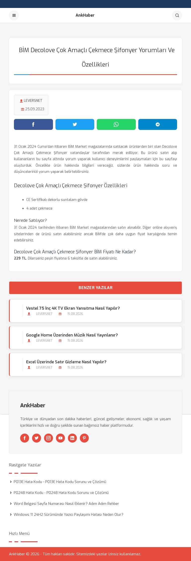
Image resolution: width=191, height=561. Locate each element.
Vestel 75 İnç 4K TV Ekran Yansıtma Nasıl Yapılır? (73, 308)
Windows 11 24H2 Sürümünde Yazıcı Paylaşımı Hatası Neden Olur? (68, 514)
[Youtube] (60, 438)
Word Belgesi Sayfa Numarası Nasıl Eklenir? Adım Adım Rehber (66, 503)
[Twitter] (36, 438)
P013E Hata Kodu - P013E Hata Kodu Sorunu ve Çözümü (60, 481)
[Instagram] (48, 438)
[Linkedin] (72, 438)
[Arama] (177, 15)
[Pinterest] (84, 438)
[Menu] (14, 15)
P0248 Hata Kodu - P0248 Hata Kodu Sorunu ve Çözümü (61, 492)
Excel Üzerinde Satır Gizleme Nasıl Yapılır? (66, 362)
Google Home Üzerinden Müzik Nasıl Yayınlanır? (72, 335)
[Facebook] (24, 438)
